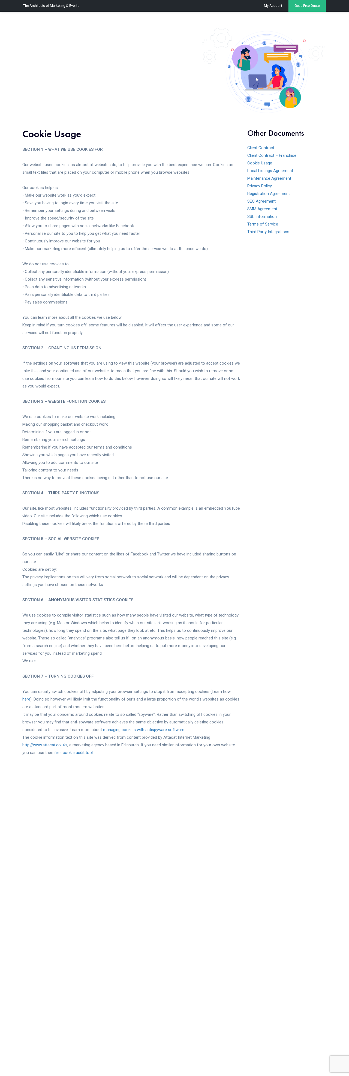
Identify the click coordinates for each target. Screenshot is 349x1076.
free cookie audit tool (73, 752)
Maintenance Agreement (269, 178)
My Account (273, 6)
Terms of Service (262, 224)
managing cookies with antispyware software (143, 729)
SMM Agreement (262, 208)
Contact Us (316, 23)
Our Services (183, 23)
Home (153, 23)
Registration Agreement (268, 193)
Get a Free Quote (307, 6)
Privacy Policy (259, 186)
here (26, 699)
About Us (284, 23)
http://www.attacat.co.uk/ (44, 745)
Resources (252, 23)
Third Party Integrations (268, 231)
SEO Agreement (261, 201)
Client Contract (260, 147)
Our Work (221, 23)
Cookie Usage (259, 163)
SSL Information (262, 216)
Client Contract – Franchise (271, 155)
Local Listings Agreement (270, 170)
